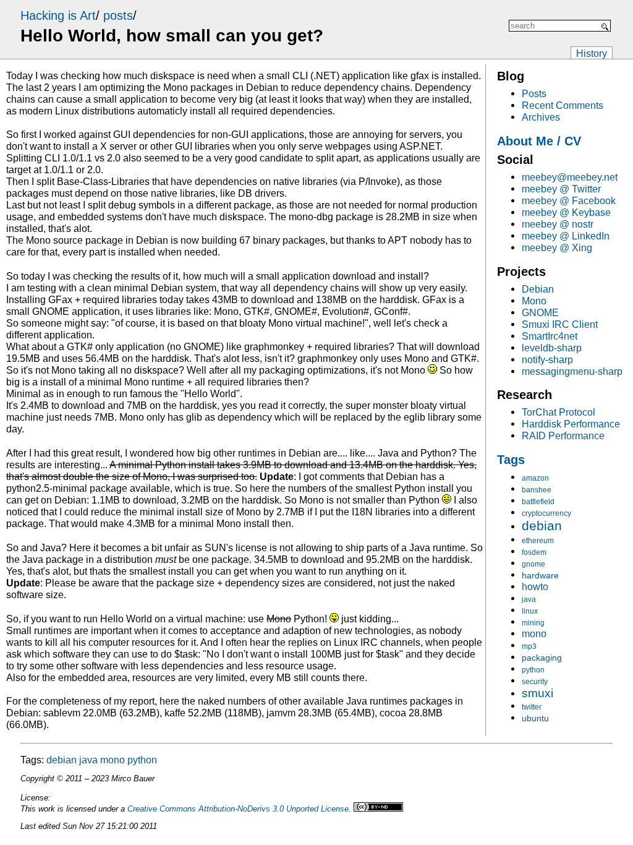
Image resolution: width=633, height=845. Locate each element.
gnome (533, 564)
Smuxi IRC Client (560, 324)
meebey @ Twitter (561, 188)
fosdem (534, 552)
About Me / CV (539, 141)
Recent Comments (562, 105)
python (533, 670)
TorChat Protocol (558, 412)
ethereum (538, 540)
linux (530, 611)
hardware (540, 575)
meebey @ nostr (557, 223)
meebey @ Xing (557, 247)
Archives (541, 116)
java (529, 599)
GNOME (540, 312)
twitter (532, 707)
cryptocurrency (546, 513)
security (535, 681)
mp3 (529, 646)
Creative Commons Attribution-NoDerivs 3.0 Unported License (238, 808)
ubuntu (535, 718)
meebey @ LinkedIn (566, 235)
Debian (538, 288)
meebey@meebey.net (570, 176)
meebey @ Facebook (569, 200)
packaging (542, 658)
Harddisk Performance (571, 423)
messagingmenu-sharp (572, 371)
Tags (511, 459)
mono (534, 633)
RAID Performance (563, 435)
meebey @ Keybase (566, 212)
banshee (536, 490)
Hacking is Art (58, 15)
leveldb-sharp (552, 347)
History (591, 53)
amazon (535, 478)
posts (118, 15)
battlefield (538, 501)
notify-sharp (547, 359)
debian (542, 525)
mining (533, 623)
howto (535, 586)
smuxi (537, 693)
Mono (534, 300)
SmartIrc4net (549, 335)
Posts (534, 93)
